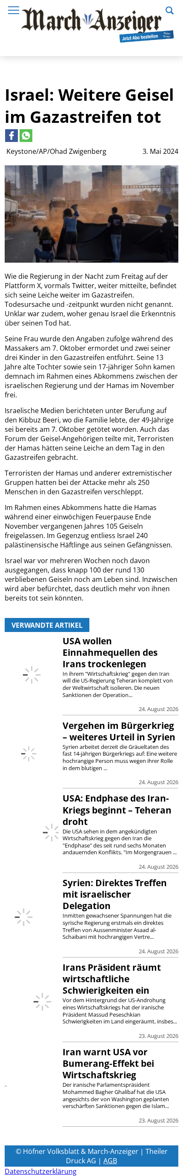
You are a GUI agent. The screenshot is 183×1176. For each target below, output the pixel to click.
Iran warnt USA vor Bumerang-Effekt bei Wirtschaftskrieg (108, 1063)
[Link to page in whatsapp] (26, 135)
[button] (169, 9)
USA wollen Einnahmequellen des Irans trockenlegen (110, 652)
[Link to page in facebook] (11, 135)
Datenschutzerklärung (41, 1171)
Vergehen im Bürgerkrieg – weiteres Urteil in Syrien (119, 731)
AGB (110, 1160)
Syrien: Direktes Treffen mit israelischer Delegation (115, 894)
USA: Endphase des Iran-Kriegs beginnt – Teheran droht (117, 809)
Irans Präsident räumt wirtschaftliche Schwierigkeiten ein (112, 978)
